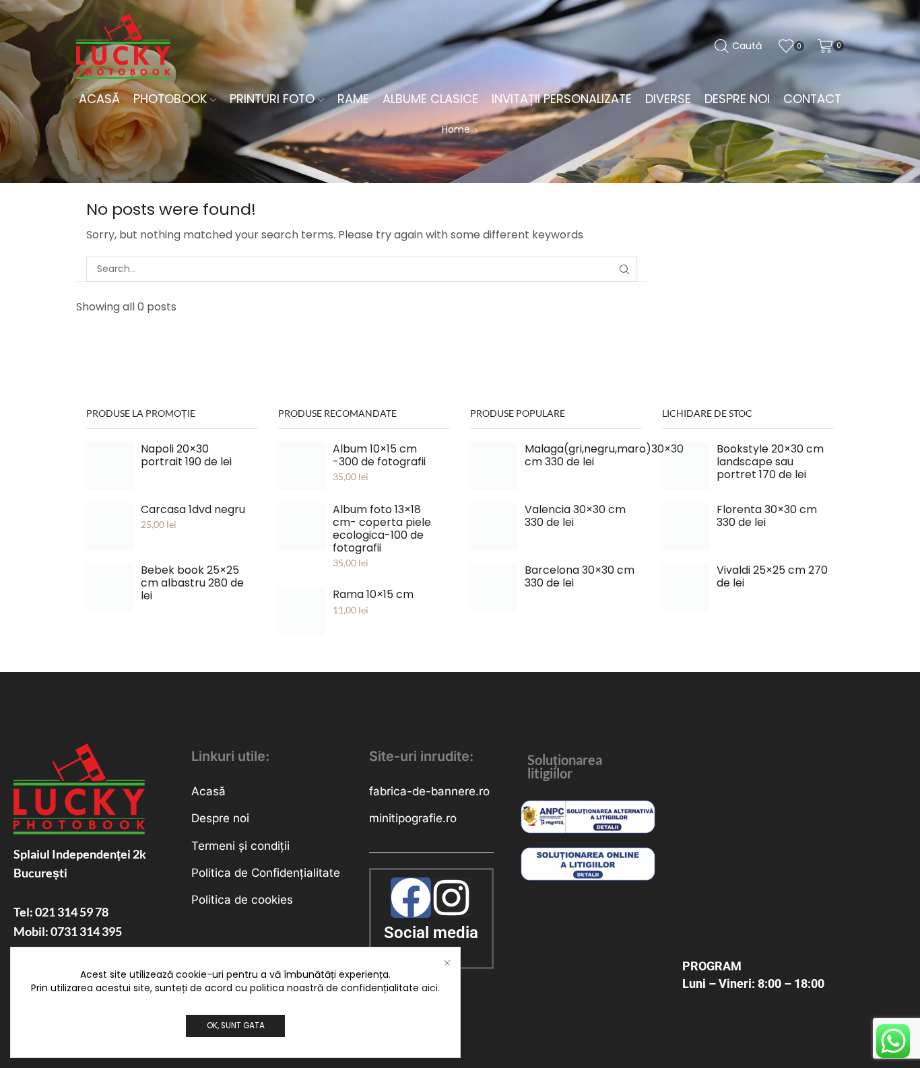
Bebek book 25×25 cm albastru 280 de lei (192, 583)
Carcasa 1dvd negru (193, 509)
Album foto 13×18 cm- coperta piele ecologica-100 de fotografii (382, 529)
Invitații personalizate (562, 98)
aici (430, 988)
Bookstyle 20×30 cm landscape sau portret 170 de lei (770, 461)
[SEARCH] (624, 269)
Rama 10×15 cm (373, 594)
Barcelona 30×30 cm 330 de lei (579, 576)
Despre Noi (737, 98)
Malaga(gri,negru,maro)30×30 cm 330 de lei (604, 455)
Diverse (668, 98)
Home (456, 129)
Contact (812, 98)
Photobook (170, 98)
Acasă (99, 98)
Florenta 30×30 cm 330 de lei (767, 516)
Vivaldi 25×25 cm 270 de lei (772, 576)
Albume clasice (430, 98)
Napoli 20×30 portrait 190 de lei (186, 455)
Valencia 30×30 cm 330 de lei (575, 516)
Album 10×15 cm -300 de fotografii (379, 455)
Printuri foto (272, 98)
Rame (353, 98)
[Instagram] (451, 897)
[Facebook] (411, 897)
